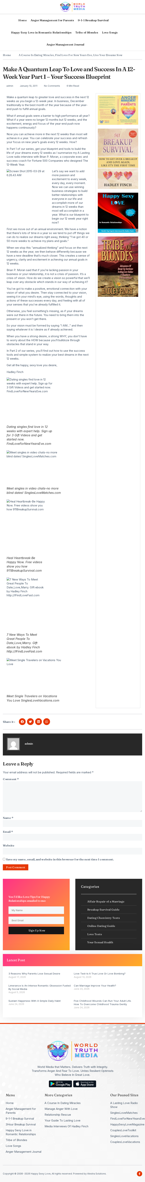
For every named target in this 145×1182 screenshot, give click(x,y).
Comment (11, 779)
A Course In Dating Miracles (36, 55)
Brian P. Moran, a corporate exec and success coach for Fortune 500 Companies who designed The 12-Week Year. (47, 160)
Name (8, 818)
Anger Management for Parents (52, 20)
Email (8, 831)
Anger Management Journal (65, 44)
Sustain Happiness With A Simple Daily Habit (34, 1000)
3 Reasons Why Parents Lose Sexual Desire (34, 973)
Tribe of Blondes (86, 32)
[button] (22, 721)
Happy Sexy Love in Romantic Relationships (41, 32)
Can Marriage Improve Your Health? (95, 985)
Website (8, 845)
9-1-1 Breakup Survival (93, 20)
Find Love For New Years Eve (73, 55)
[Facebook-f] (139, 1173)
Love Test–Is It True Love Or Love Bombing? (100, 973)
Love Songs (110, 32)
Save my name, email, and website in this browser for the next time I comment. (60, 859)
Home (22, 20)
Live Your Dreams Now (107, 55)
